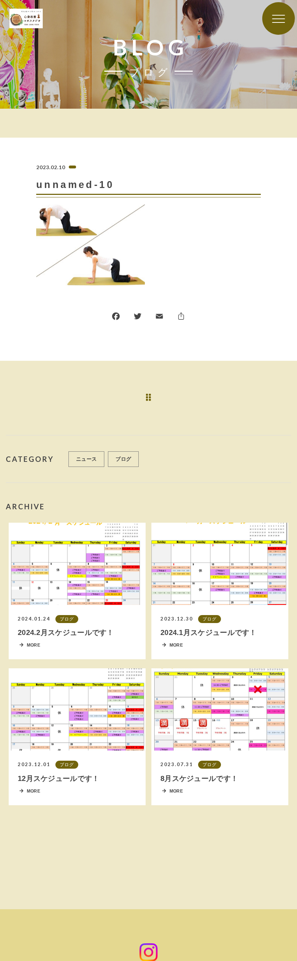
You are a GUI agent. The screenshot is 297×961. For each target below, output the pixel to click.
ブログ (123, 459)
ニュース (86, 459)
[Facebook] (116, 318)
